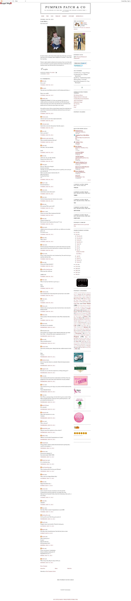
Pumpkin (85, 23)
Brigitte (43, 529)
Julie (43, 155)
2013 (76, 232)
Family (48, 73)
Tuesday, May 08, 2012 (46, 85)
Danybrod (89, 305)
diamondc (44, 412)
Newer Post (42, 568)
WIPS (47, 16)
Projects (76, 336)
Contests (86, 301)
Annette (43, 536)
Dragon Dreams (84, 307)
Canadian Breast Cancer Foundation (81, 98)
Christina (44, 117)
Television (83, 342)
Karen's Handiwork (79, 171)
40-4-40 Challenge (82, 292)
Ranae (43, 421)
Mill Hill (80, 327)
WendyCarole (45, 460)
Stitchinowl (44, 360)
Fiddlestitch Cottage (78, 102)
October (78, 240)
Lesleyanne (44, 124)
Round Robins (86, 338)
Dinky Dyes (77, 307)
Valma (43, 164)
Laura (43, 500)
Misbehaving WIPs (78, 153)
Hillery (43, 314)
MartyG (43, 522)
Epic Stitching (78, 146)
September (79, 242)
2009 (76, 268)
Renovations (76, 338)
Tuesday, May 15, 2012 (46, 497)
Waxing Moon (88, 347)
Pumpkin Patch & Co (65, 7)
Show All (89, 180)
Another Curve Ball (80, 251)
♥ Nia (43, 218)
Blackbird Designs (78, 297)
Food (84, 310)
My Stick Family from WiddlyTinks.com (65, 599)
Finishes (78, 310)
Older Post (69, 568)
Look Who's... (44, 21)
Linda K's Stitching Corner (81, 162)
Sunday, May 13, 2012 (46, 485)
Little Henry (77, 143)
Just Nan (87, 322)
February (79, 260)
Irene (43, 339)
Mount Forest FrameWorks (84, 328)
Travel (77, 347)
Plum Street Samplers (85, 334)
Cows (75, 107)
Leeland (43, 488)
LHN (88, 323)
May (78, 250)
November (79, 238)
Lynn (43, 376)
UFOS (52, 16)
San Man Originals (81, 339)
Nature (84, 330)
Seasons (89, 339)
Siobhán (43, 98)
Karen (43, 237)
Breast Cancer (77, 298)
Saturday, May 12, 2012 (47, 478)
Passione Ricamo (88, 331)
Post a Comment (43, 566)
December (79, 236)
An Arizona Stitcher (79, 152)
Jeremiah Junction (77, 320)
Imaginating (87, 318)
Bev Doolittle (76, 103)
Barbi (43, 204)
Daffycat (43, 435)
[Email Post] (56, 72)
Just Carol (77, 175)
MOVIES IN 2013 (79, 16)
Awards (79, 295)
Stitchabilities (45, 428)
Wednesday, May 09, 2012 (47, 327)
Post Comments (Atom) (51, 571)
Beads (84, 295)
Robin (43, 474)
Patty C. (43, 182)
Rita (43, 88)
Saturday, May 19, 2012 (47, 526)
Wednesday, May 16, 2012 (47, 519)
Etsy (79, 308)
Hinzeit (88, 314)
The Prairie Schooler (81, 345)
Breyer (75, 105)
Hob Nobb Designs (77, 316)
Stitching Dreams (79, 130)
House (75, 318)
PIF (86, 333)
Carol (43, 395)
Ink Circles (76, 319)
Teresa (43, 384)
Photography (79, 333)
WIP (76, 349)
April (78, 256)
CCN (81, 301)
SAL (75, 339)
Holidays (85, 316)
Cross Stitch (87, 303)
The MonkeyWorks (82, 344)
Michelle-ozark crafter (46, 138)
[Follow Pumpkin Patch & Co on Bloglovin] (80, 64)
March (78, 258)
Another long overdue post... (80, 132)
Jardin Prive (81, 319)
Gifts (81, 311)
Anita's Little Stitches (78, 100)
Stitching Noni (45, 515)
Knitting (75, 323)
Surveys (78, 342)
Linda (43, 145)
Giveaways (88, 311)
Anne (43, 262)
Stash (77, 341)
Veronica (44, 346)
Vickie (43, 244)
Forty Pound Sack (45, 467)
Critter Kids (77, 303)
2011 (76, 264)
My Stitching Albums (78, 95)
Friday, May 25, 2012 (46, 555)
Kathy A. (44, 211)
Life (75, 326)
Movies (75, 330)
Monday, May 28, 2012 (46, 562)
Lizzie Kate (83, 326)
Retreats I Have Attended (79, 168)
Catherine (44, 291)
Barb (43, 81)
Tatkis (43, 279)
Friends (75, 311)
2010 (76, 266)
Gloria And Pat (78, 313)
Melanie (43, 451)
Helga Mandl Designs (81, 314)
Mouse (43, 227)
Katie (43, 481)
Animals (79, 294)
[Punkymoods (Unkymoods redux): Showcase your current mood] (82, 58)
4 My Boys (75, 292)
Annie (43, 197)
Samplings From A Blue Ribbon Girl (82, 135)
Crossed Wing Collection (82, 305)
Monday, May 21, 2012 (46, 545)
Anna (43, 131)
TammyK (44, 442)
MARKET (64, 16)
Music (80, 330)
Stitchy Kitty (84, 341)
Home (56, 568)
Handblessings (85, 313)
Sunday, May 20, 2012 (46, 533)
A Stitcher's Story (79, 142)
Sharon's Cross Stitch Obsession (82, 166)
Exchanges (83, 308)
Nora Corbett (80, 331)
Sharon (43, 253)
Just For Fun (81, 322)
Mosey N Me (76, 328)
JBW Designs (87, 319)
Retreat (81, 338)
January (78, 262)
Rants (86, 336)
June (78, 248)
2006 (76, 274)
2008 (76, 270)
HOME (42, 16)
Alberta (43, 306)
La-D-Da (79, 323)
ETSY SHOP (71, 16)
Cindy (43, 299)
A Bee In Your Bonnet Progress (81, 163)
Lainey (43, 190)
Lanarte (84, 323)
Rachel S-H (44, 405)
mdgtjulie (44, 368)
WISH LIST (57, 16)
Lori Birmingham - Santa (80, 176)
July (78, 246)
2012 (76, 234)
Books (88, 297)
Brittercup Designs (87, 298)
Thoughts (89, 345)
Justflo (43, 558)
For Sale (88, 310)
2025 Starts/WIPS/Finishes (80, 172)
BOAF (84, 297)
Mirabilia (86, 327)
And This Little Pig (46, 269)
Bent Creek (88, 295)
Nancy (43, 508)
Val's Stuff (82, 347)
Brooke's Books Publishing (81, 300)
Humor (80, 318)
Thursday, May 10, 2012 (47, 448)
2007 (76, 272)
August (78, 244)
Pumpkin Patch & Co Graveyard (80, 97)
